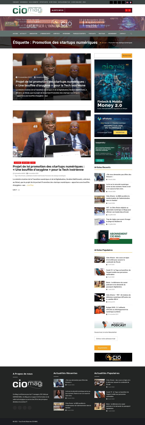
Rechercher (127, 56)
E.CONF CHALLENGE (76, 2)
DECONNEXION (24, 2)
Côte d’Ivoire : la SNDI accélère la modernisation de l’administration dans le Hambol (118, 198)
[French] (130, 2)
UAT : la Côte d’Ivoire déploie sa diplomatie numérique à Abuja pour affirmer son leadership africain (118, 210)
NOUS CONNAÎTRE (33, 2)
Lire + (15, 190)
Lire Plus (30, 185)
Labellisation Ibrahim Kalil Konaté (35, 176)
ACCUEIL (15, 33)
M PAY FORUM (53, 2)
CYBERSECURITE (45, 33)
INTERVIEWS (66, 33)
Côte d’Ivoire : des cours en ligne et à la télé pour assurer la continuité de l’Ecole (117, 260)
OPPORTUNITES (44, 2)
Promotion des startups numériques (55, 176)
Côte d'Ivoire (21, 176)
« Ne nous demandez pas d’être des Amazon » (118, 176)
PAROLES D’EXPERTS (79, 33)
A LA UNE (17, 162)
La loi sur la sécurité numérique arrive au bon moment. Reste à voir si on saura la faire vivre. (118, 187)
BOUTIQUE (102, 33)
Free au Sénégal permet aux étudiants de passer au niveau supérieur (90, 9)
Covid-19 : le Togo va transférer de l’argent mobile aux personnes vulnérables (118, 272)
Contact (123, 33)
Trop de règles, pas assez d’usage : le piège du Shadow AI (118, 220)
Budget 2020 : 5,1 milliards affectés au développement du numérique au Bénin (117, 310)
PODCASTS (92, 33)
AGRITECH (56, 33)
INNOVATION (33, 33)
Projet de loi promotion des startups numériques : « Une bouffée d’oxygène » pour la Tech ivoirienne (48, 168)
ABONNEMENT (112, 33)
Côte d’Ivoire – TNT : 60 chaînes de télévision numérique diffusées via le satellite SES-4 (118, 297)
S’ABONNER (16, 2)
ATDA (84, 2)
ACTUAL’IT (23, 33)
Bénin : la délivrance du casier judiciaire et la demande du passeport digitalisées (117, 285)
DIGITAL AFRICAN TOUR (64, 2)
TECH (32, 162)
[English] (127, 2)
